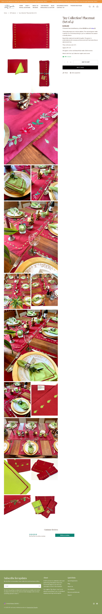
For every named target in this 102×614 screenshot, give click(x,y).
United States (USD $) (12, 603)
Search (70, 595)
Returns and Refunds (73, 592)
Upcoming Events (72, 581)
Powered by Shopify (32, 607)
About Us (70, 586)
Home (5, 13)
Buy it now (80, 67)
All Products (13, 13)
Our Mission (71, 589)
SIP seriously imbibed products (17, 607)
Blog (69, 583)
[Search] (89, 6)
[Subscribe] (39, 586)
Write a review (64, 535)
